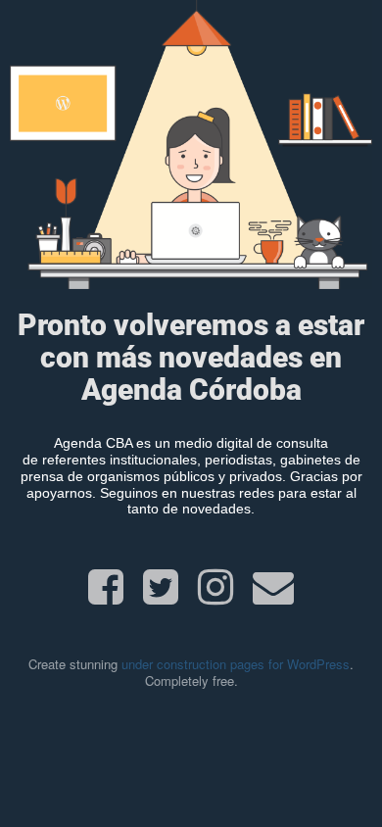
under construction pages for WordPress (235, 664)
